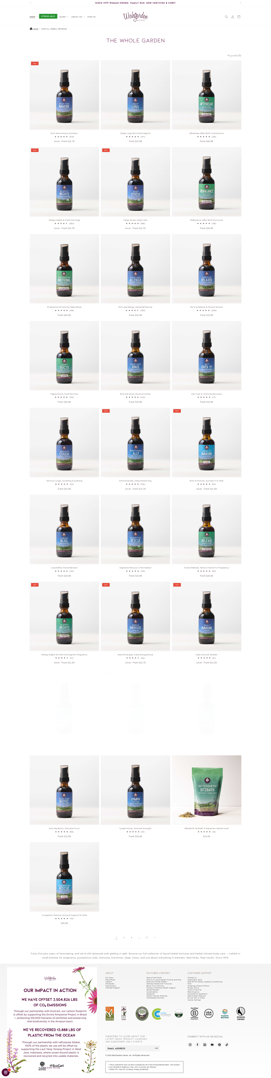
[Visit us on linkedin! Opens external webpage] (204, 1044)
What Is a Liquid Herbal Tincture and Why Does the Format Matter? (164, 981)
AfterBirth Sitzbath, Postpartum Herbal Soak (206, 828)
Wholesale (109, 984)
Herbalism (151, 994)
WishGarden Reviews (155, 998)
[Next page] (154, 937)
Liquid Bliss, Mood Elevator (64, 568)
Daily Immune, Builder (207, 654)
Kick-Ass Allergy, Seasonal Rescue (135, 307)
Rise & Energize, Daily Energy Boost (135, 654)
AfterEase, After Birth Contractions (207, 133)
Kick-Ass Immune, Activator (64, 133)
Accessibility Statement (197, 994)
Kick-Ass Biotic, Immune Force (64, 828)
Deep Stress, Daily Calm (135, 220)
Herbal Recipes (153, 990)
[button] (33, 17)
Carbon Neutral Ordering (157, 996)
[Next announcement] (240, 3)
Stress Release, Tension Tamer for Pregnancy (206, 568)
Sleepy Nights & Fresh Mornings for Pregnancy (64, 654)
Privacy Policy (193, 988)
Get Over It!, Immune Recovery (206, 394)
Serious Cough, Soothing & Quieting (64, 481)
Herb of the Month (154, 977)
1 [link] (116, 937)
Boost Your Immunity (155, 986)
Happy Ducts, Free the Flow (64, 394)
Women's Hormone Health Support (161, 988)
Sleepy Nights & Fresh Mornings (64, 220)
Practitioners (110, 986)
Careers (108, 982)
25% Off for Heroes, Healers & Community (205, 982)
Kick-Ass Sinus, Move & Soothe (135, 394)
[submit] (156, 1048)
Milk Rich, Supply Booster (206, 744)
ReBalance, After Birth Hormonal (206, 220)
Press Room (110, 980)
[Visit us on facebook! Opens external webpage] (197, 1044)
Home (35, 29)
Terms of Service (195, 990)
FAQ (189, 984)
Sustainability (152, 992)
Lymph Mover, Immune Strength (136, 828)
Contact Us (192, 977)
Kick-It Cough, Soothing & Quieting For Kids (64, 744)
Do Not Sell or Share (196, 998)
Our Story (109, 977)
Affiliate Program (112, 988)
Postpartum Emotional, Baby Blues (64, 307)
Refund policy (193, 992)
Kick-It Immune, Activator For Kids (206, 481)
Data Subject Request (197, 996)
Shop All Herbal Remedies (54, 29)
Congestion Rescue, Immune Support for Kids (64, 915)
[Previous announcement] (31, 3)
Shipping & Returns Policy (198, 986)
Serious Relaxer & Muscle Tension (206, 307)
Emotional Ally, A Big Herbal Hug (135, 481)
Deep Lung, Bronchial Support (135, 133)
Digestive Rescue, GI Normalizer (136, 568)
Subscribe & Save (195, 980)
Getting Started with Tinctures (159, 984)
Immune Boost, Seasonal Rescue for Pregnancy (135, 744)
